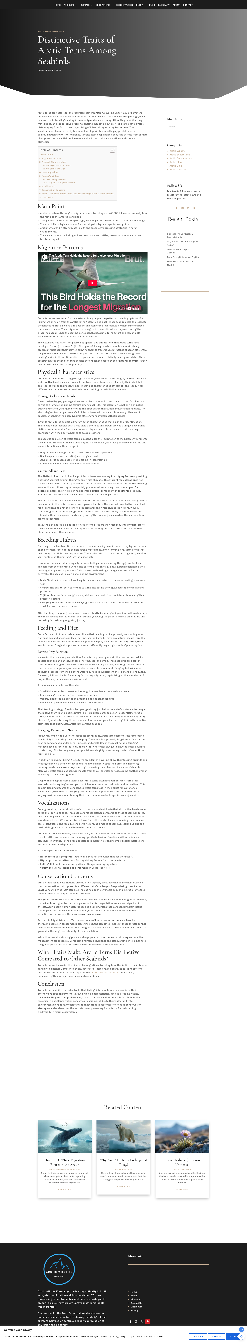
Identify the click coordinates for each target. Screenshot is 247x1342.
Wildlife (69, 5)
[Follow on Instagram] (182, 208)
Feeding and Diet (50, 176)
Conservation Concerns (53, 190)
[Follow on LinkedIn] (194, 208)
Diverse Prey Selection (56, 179)
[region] (123, 1334)
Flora (139, 5)
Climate (85, 5)
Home (57, 5)
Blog (152, 5)
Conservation (124, 5)
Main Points (47, 154)
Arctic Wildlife (73, 1169)
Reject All (216, 1336)
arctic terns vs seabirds (104, 972)
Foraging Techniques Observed (60, 183)
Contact (188, 5)
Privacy (134, 1310)
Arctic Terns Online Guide (51, 32)
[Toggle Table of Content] (111, 150)
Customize (198, 1336)
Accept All (234, 1336)
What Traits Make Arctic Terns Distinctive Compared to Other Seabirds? (78, 193)
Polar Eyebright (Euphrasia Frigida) (183, 257)
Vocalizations (48, 186)
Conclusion (47, 197)
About (176, 5)
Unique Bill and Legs (55, 169)
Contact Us (136, 1303)
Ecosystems (103, 5)
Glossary (164, 5)
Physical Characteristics (54, 162)
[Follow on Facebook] (176, 208)
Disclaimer (136, 1306)
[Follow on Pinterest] (147, 1321)
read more (64, 1189)
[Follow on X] (188, 208)
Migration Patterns (51, 158)
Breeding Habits (50, 172)
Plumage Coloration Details (58, 165)
